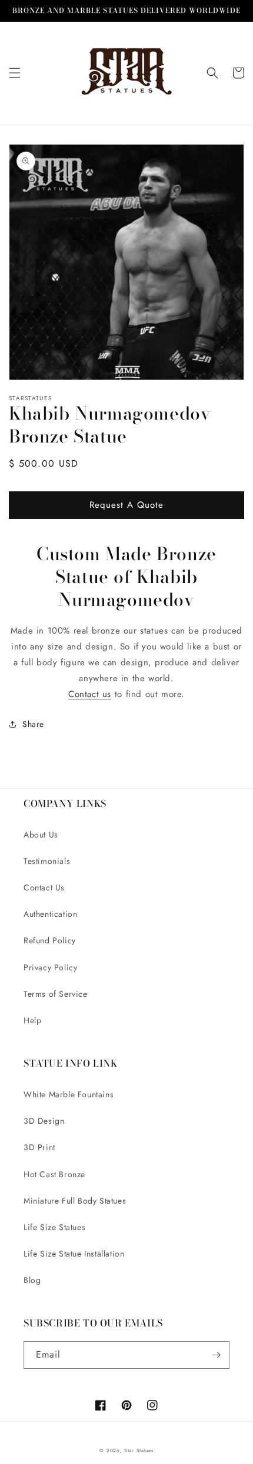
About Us (41, 834)
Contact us (89, 694)
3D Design (44, 1121)
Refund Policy (50, 940)
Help (32, 1020)
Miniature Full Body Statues (75, 1201)
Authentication (50, 914)
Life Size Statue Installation (74, 1253)
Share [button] (33, 724)
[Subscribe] (216, 1355)
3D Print (39, 1147)
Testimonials (47, 861)
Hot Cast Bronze (54, 1174)
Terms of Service (56, 994)
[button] (15, 73)
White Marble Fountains (69, 1094)
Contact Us (44, 887)
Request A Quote (126, 504)
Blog (32, 1280)
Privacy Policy (50, 967)
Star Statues (138, 1450)
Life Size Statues (54, 1227)
